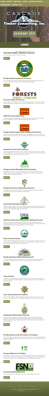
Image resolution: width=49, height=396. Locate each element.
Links (26, 386)
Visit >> (6, 58)
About (14, 386)
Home (9, 386)
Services (20, 386)
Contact (40, 386)
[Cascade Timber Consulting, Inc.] (24, 19)
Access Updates (32, 386)
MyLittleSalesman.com (28, 390)
